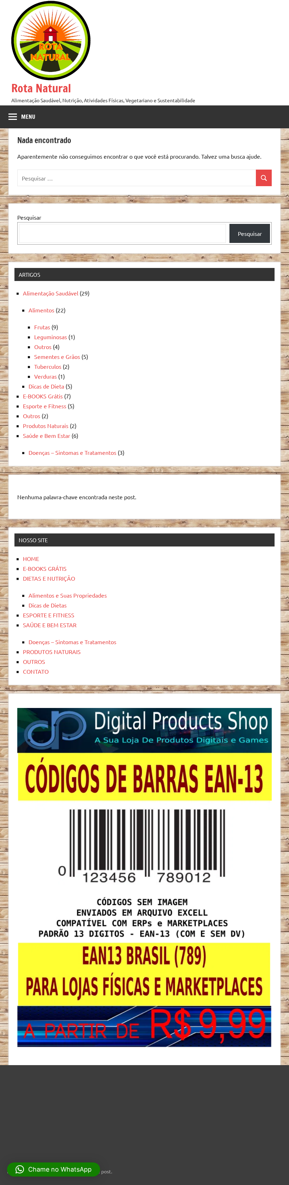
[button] (53, 1169)
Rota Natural (41, 88)
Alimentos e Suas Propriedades (68, 595)
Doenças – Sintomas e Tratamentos (72, 452)
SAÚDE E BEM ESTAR (49, 624)
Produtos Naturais (45, 425)
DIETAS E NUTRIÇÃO (49, 578)
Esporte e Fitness (44, 405)
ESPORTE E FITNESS (48, 614)
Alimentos (41, 309)
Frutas (42, 326)
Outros (42, 346)
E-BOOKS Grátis (43, 395)
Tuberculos (47, 366)
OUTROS (34, 661)
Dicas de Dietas (48, 605)
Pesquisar (29, 217)
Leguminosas (50, 336)
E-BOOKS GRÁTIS (45, 568)
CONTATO (36, 671)
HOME (31, 558)
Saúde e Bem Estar (46, 435)
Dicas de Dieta (46, 386)
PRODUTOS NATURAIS (52, 651)
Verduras (45, 376)
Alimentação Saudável (50, 293)
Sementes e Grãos (57, 356)
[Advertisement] (51, 1112)
